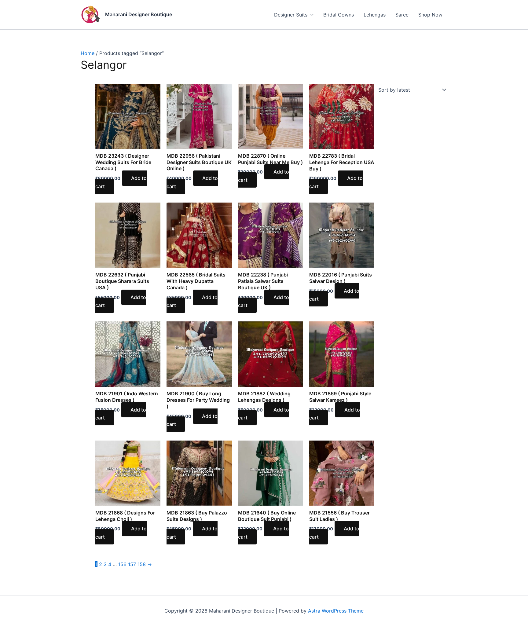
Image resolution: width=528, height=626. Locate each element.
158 (142, 564)
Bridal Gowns (338, 15)
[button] (310, 14)
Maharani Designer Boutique (138, 14)
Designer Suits (290, 15)
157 (132, 564)
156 (122, 564)
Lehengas (375, 15)
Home (87, 53)
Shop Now (430, 15)
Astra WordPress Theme (336, 611)
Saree (402, 15)
